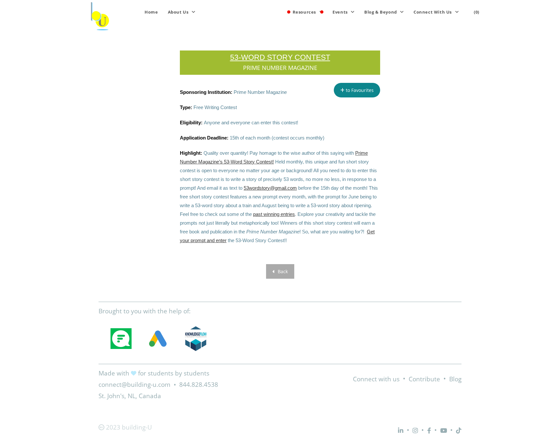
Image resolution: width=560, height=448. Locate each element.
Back (282, 271)
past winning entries (274, 214)
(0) (476, 12)
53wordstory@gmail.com (270, 188)
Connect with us (376, 379)
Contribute (424, 379)
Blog (455, 379)
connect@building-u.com (134, 384)
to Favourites (359, 90)
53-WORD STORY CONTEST (280, 57)
